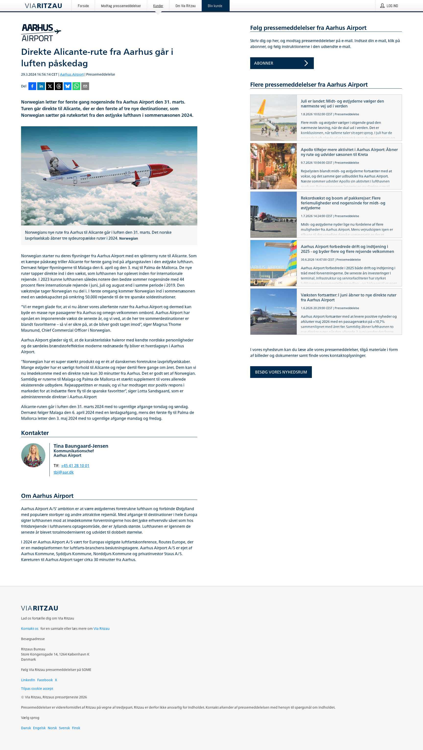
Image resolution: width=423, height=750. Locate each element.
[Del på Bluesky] (67, 86)
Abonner (263, 63)
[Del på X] (50, 86)
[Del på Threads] (59, 86)
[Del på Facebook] (32, 86)
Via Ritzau (102, 628)
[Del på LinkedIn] (41, 86)
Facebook (45, 680)
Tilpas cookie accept (37, 688)
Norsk (52, 728)
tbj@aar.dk (64, 472)
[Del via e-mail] (85, 86)
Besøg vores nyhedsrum (281, 372)
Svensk (64, 728)
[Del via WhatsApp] (76, 86)
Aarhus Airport (72, 74)
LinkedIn (28, 680)
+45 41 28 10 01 (75, 465)
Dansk (26, 728)
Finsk (76, 728)
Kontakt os (29, 628)
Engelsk (39, 728)
